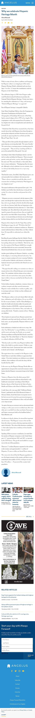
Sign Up (31, 655)
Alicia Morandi (5, 17)
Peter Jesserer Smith (6, 609)
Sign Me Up (4, 653)
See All (29, 516)
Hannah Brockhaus (16, 508)
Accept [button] (3, 714)
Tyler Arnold (15, 506)
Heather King (4, 502)
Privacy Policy (23, 710)
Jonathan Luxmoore (6, 599)
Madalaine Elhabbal (6, 618)
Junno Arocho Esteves (27, 505)
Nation (3, 8)
